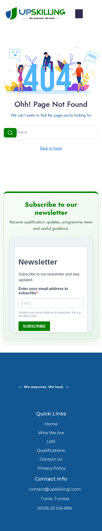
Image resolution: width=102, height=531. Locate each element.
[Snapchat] (57, 400)
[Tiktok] (81, 400)
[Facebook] (21, 400)
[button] (79, 13)
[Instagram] (33, 400)
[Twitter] (45, 400)
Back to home (51, 148)
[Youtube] (69, 400)
